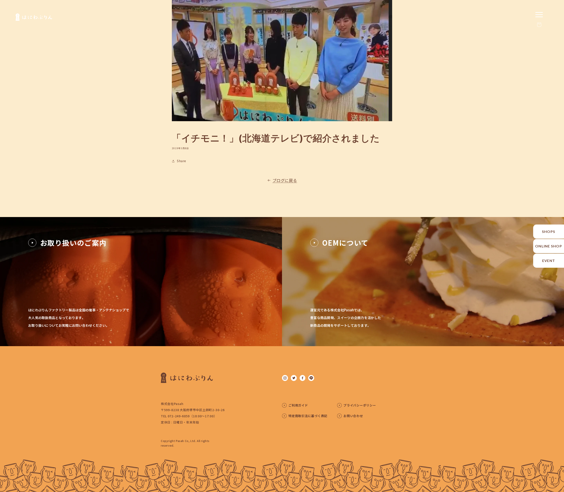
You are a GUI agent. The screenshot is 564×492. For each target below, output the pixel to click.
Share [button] (181, 161)
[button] (539, 25)
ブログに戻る (285, 180)
